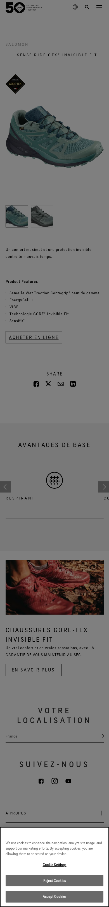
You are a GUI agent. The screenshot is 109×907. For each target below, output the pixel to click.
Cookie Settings (55, 864)
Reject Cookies (54, 880)
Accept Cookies (54, 896)
